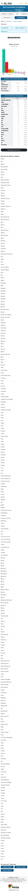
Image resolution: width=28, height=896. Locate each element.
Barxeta (2, 277)
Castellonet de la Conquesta (7, 399)
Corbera (2, 433)
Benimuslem (3, 328)
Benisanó (3, 335)
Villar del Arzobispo (5, 835)
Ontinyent (3, 626)
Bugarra (2, 359)
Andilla (2, 259)
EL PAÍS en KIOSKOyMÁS (12, 881)
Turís (2, 808)
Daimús (2, 444)
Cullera (2, 441)
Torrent (2, 798)
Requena (3, 713)
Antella (2, 264)
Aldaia (2, 211)
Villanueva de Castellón (6, 832)
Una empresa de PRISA (13, 886)
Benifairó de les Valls (5, 317)
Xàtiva (2, 843)
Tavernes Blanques (5, 779)
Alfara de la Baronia (5, 217)
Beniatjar (3, 304)
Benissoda (3, 338)
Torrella (2, 795)
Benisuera (3, 341)
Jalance (2, 523)
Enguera (2, 457)
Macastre (3, 557)
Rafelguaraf (3, 703)
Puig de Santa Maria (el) (6, 682)
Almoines (3, 246)
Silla (2, 761)
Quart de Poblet (4, 687)
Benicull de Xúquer (5, 309)
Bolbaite (2, 351)
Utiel (2, 811)
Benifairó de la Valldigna (6, 314)
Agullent (2, 164)
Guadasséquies (4, 512)
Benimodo (3, 325)
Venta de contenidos (11, 878)
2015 (10, 14)
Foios (2, 473)
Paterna (2, 642)
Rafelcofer (3, 700)
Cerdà (2, 412)
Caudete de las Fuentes (6, 409)
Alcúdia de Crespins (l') (6, 206)
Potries (2, 674)
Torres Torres (4, 800)
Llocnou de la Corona (5, 536)
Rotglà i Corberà (4, 724)
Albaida (2, 174)
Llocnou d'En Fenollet (5, 539)
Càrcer (2, 380)
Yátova (2, 853)
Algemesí (3, 232)
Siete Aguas (3, 758)
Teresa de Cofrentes (5, 785)
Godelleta (3, 507)
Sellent (2, 748)
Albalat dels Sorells (5, 182)
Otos (2, 629)
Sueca (2, 774)
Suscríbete (21, 3)
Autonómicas (21, 17)
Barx (2, 275)
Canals (2, 372)
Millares (2, 581)
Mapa (6, 881)
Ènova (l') (3, 460)
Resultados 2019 (19, 10)
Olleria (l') (3, 621)
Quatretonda (3, 692)
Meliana (2, 579)
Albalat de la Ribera (5, 180)
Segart (2, 745)
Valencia (3, 814)
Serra (2, 756)
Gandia (2, 489)
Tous (2, 803)
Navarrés (3, 613)
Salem (2, 734)
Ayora (2, 272)
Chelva (2, 417)
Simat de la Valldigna (5, 764)
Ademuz (2, 158)
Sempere (3, 750)
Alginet (2, 238)
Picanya (2, 650)
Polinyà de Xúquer (5, 671)
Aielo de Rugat (4, 169)
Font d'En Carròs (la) (5, 481)
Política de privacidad (5, 880)
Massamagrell (4, 573)
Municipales (7, 17)
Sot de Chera (3, 771)
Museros (3, 608)
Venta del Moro (4, 824)
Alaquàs (2, 172)
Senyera (2, 753)
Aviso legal (22, 878)
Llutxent (2, 549)
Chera (2, 420)
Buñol (2, 362)
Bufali (2, 357)
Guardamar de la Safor (6, 518)
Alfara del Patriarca (5, 219)
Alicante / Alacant (7, 867)
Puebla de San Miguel (5, 679)
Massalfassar (4, 571)
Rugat (2, 729)
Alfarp (2, 222)
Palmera (3, 637)
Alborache (3, 190)
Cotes (2, 438)
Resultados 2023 (10, 10)
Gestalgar (3, 499)
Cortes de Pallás (4, 436)
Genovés (3, 497)
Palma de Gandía (4, 634)
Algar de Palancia (4, 230)
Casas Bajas (3, 391)
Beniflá (2, 320)
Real (2, 708)
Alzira (2, 256)
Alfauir (2, 227)
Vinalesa (3, 840)
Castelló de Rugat (4, 396)
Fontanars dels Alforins (6, 475)
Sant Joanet (3, 740)
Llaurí (2, 531)
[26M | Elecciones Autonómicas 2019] (14, 7)
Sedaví (2, 742)
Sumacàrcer (3, 777)
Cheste (2, 423)
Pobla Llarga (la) (4, 668)
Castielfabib (3, 401)
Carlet (2, 383)
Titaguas (3, 790)
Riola (2, 719)
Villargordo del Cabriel (5, 837)
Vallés (2, 822)
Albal (2, 177)
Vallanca (3, 819)
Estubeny (3, 465)
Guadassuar (3, 515)
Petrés (2, 647)
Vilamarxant (3, 830)
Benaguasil (3, 291)
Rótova (2, 727)
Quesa (2, 695)
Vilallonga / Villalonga (5, 827)
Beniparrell (3, 330)
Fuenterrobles (4, 486)
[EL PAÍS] (8, 3)
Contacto (4, 878)
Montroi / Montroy (5, 602)
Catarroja (3, 407)
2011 (17, 14)
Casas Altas (3, 388)
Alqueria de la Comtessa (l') (7, 254)
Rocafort (3, 721)
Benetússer (3, 298)
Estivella (2, 462)
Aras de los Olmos (5, 267)
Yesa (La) (3, 856)
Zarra (2, 859)
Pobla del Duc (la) (4, 663)
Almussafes (3, 248)
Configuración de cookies (21, 880)
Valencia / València (7, 870)
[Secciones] (2, 3)
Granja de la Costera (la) (6, 510)
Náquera (3, 610)
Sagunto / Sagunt (4, 732)
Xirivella (2, 851)
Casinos (2, 394)
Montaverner (3, 594)
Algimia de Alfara (4, 235)
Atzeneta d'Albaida (5, 269)
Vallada (2, 816)
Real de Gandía (4, 711)
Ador (2, 161)
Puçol (2, 676)
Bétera (2, 343)
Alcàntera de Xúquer (5, 198)
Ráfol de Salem (4, 705)
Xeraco (2, 845)
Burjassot (3, 365)
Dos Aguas (3, 449)
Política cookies (13, 880)
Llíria (2, 534)
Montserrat (3, 605)
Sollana (2, 769)
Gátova (2, 491)
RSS (21, 881)
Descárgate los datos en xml (14, 150)
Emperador (3, 454)
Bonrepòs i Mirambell (5, 354)
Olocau (2, 623)
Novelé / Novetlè (4, 616)
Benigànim (3, 322)
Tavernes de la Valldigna (6, 782)
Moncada (3, 592)
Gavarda (2, 494)
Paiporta (3, 631)
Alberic (2, 187)
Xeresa (2, 848)
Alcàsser (3, 201)
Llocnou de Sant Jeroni (6, 542)
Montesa (3, 597)
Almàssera (3, 240)
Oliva (2, 618)
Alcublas (3, 203)
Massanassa (3, 576)
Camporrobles (4, 370)
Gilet (2, 502)
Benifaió (2, 312)
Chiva (2, 425)
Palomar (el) (3, 639)
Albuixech (3, 195)
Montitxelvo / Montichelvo (6, 600)
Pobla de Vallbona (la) (5, 666)
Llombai (2, 544)
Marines (2, 565)
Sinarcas (3, 766)
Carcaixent (3, 378)
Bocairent (3, 349)
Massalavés (3, 568)
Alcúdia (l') (3, 209)
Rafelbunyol (3, 697)
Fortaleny (3, 483)
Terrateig (3, 787)
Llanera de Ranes (4, 528)
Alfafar (2, 214)
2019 (4, 14)
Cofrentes (3, 431)
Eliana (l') (3, 452)
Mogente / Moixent (5, 589)
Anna (2, 261)
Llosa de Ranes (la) (5, 547)
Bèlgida (2, 280)
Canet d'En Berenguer (5, 375)
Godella (2, 505)
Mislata (2, 586)
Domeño (3, 446)
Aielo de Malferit (4, 166)
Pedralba (3, 645)
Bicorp (2, 346)
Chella (2, 415)
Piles (2, 655)
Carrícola (3, 386)
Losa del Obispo (4, 555)
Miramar (3, 584)
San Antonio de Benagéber (6, 737)
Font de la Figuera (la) (5, 478)
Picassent (3, 653)
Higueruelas (3, 520)
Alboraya (3, 193)
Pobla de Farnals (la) (5, 660)
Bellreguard (3, 283)
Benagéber (3, 288)
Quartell (2, 690)
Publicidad (17, 878)
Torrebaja (3, 793)
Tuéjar (2, 806)
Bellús (2, 285)
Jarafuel (2, 526)
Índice (19, 881)
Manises (2, 560)
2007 (24, 14)
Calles (2, 367)
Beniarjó (2, 301)
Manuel (2, 563)
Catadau (2, 404)
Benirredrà (3, 333)
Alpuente (3, 251)
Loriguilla (3, 552)
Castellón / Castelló (20, 867)
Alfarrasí (3, 224)
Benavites (3, 293)
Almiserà (3, 243)
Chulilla (2, 428)
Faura (2, 468)
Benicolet (3, 306)
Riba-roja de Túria (5, 716)
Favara (2, 470)
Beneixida (3, 296)
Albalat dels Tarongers (6, 185)
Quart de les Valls (4, 684)
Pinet (2, 658)
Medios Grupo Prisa (13, 890)
